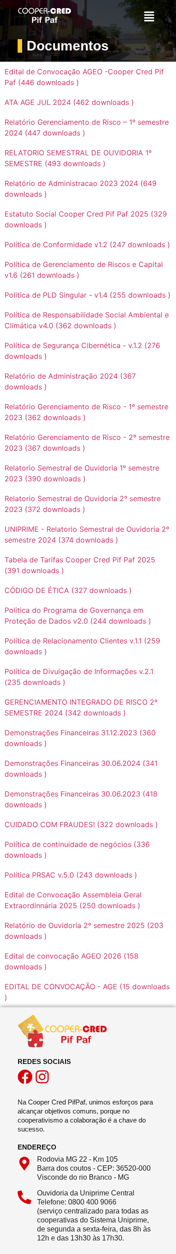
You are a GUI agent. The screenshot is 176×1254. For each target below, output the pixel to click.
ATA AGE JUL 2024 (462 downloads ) (69, 102)
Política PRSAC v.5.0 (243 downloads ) (71, 874)
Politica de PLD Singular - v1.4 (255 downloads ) (88, 294)
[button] (149, 17)
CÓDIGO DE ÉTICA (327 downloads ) (68, 590)
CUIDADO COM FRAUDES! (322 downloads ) (81, 824)
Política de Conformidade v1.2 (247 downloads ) (87, 244)
